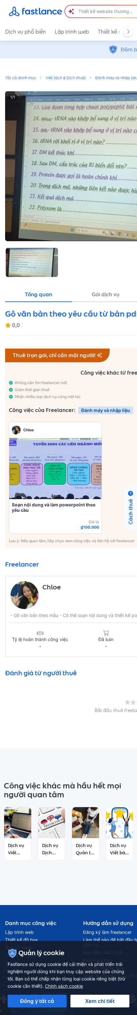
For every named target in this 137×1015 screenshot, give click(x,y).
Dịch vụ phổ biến (25, 31)
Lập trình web (72, 31)
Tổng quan (38, 294)
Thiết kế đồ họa (21, 939)
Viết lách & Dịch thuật (66, 78)
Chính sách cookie (64, 986)
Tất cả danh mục (20, 78)
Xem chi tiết (100, 1001)
